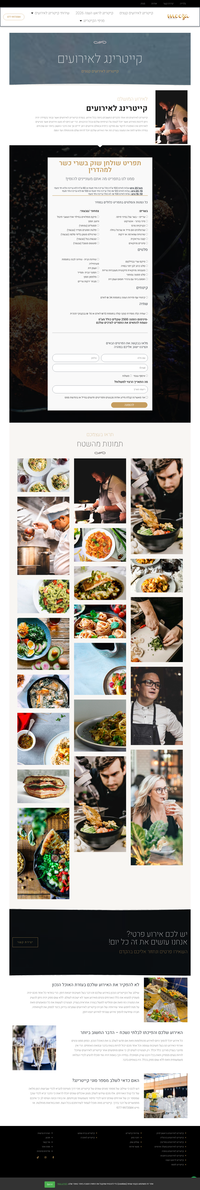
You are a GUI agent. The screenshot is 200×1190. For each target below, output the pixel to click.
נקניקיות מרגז (138, 226)
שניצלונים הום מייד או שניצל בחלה (127, 230)
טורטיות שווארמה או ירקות (131, 234)
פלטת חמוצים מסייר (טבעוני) (81, 230)
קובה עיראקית (138, 239)
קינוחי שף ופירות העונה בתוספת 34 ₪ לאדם (122, 297)
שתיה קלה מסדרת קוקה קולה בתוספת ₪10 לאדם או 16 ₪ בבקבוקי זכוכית (107, 314)
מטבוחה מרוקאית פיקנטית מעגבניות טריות (123, 270)
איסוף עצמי (139, 376)
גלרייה (183, 3)
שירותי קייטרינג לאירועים (52, 13)
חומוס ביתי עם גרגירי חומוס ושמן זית (126, 279)
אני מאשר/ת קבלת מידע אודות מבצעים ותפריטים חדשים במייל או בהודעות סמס (105, 397)
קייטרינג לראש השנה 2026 (94, 13)
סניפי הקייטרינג (94, 20)
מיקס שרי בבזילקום (135, 261)
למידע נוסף (62, 1184)
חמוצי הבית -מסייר (87, 272)
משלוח (125, 376)
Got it (49, 1184)
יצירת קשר (168, 3)
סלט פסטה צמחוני (136, 275)
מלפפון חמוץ (90, 277)
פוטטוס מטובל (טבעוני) (84, 243)
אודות (154, 3)
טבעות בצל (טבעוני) (86, 239)
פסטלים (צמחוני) (87, 226)
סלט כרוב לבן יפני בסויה (133, 266)
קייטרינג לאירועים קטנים (136, 13)
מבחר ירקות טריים (87, 281)
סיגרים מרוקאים (137, 243)
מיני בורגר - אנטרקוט (134, 221)
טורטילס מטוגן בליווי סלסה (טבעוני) (78, 234)
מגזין (143, 3)
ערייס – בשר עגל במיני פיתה (130, 217)
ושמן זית (92, 268)
